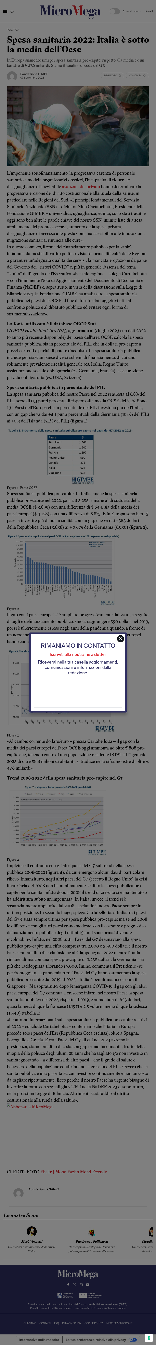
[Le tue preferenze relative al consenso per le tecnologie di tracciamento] (149, 1338)
